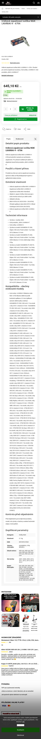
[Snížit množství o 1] (6, 109)
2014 (32, 560)
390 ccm (30, 552)
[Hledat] (34, 3)
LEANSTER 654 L (24, 578)
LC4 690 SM (29, 575)
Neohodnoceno (15, 63)
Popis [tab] (8, 139)
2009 (28, 559)
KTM (28, 545)
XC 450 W (30, 580)
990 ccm (27, 554)
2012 (24, 560)
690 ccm (24, 552)
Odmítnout (20, 735)
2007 (20, 559)
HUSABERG (22, 545)
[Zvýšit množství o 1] (15, 109)
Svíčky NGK (22, 535)
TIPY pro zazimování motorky (10, 688)
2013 (28, 560)
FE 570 (22, 572)
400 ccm (21, 550)
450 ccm (27, 550)
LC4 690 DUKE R (24, 577)
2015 (20, 562)
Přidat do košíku (30, 109)
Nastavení (20, 725)
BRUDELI (22, 547)
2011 (20, 560)
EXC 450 (21, 566)
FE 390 (27, 573)
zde (23, 721)
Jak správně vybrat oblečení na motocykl (14, 694)
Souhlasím (20, 730)
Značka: (5, 59)
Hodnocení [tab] (20, 139)
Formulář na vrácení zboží (11, 713)
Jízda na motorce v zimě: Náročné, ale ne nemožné (17, 691)
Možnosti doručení (12, 101)
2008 (24, 559)
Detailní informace (7, 75)
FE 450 (24, 567)
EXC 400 (27, 566)
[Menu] (3, 3)
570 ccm (21, 554)
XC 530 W (24, 580)
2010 (32, 559)
